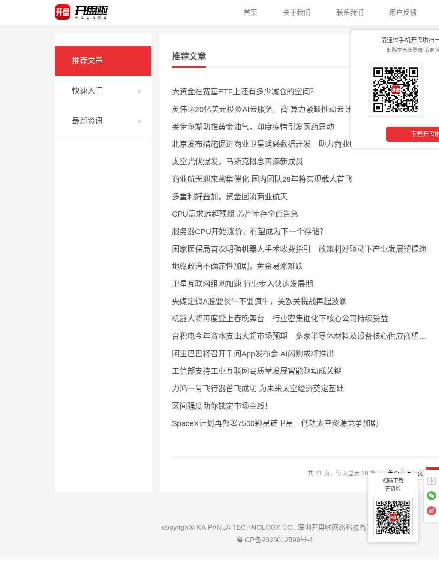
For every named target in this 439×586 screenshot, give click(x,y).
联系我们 (350, 12)
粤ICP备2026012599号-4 (274, 540)
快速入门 (87, 91)
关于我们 (296, 12)
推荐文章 (87, 61)
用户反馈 (403, 12)
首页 (250, 12)
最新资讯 (87, 121)
